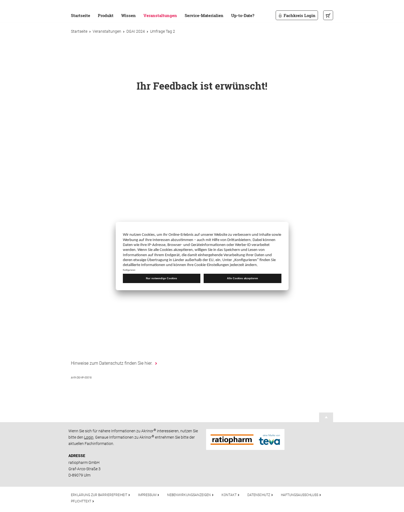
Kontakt (229, 495)
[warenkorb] (328, 15)
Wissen (128, 15)
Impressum (147, 495)
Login (88, 437)
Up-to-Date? (242, 15)
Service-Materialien (204, 15)
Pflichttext (81, 501)
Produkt (106, 15)
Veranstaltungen (160, 15)
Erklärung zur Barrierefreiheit (99, 495)
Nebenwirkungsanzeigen (189, 495)
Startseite (80, 15)
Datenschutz (259, 495)
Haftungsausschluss (300, 495)
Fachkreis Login (300, 15)
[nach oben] (326, 417)
